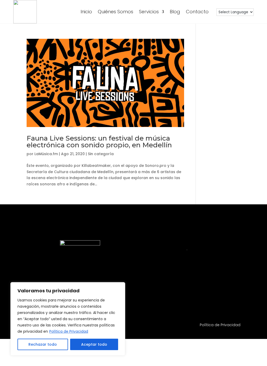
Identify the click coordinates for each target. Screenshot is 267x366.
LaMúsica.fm (46, 153)
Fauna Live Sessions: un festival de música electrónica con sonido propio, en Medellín (99, 141)
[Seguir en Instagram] (148, 293)
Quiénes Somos (115, 11)
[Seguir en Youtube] (194, 293)
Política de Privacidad (68, 331)
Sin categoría (101, 153)
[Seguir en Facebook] (164, 293)
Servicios (149, 11)
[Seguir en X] (225, 293)
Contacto (197, 11)
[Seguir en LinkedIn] (179, 293)
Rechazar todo (42, 344)
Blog (175, 11)
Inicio (86, 11)
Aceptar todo (94, 344)
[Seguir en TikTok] (210, 293)
